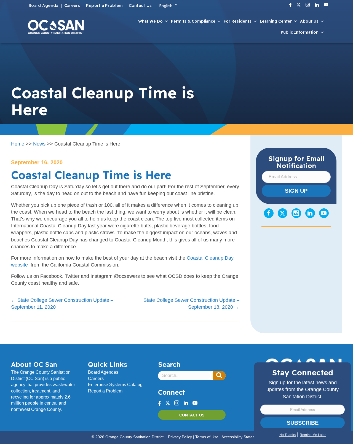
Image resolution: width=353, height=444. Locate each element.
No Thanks (287, 435)
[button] (219, 375)
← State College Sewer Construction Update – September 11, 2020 (62, 303)
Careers (96, 378)
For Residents (238, 21)
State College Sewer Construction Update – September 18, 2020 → (191, 303)
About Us (309, 21)
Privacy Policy (180, 437)
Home (17, 144)
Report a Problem (105, 391)
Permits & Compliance (193, 21)
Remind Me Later (313, 435)
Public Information (300, 32)
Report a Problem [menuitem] (104, 6)
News (39, 144)
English (166, 5)
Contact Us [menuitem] (140, 6)
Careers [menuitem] (72, 6)
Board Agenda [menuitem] (43, 6)
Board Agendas (103, 372)
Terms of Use (206, 437)
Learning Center (276, 21)
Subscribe (303, 423)
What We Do (150, 21)
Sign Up (296, 191)
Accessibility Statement (241, 437)
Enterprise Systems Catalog (115, 384)
